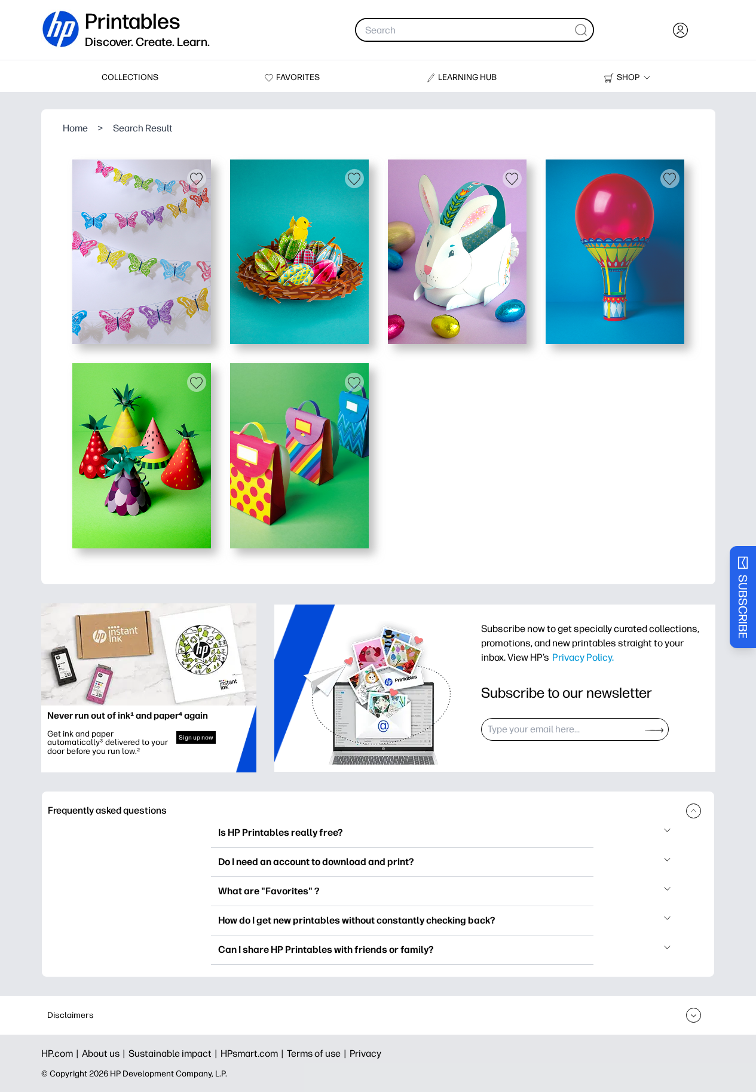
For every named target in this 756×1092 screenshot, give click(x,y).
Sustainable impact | (174, 1053)
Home (75, 128)
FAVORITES (298, 77)
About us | (105, 1053)
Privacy (365, 1053)
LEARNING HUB (467, 77)
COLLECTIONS (130, 77)
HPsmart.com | (254, 1053)
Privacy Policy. (583, 657)
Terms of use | (318, 1053)
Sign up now (196, 737)
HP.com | (61, 1053)
